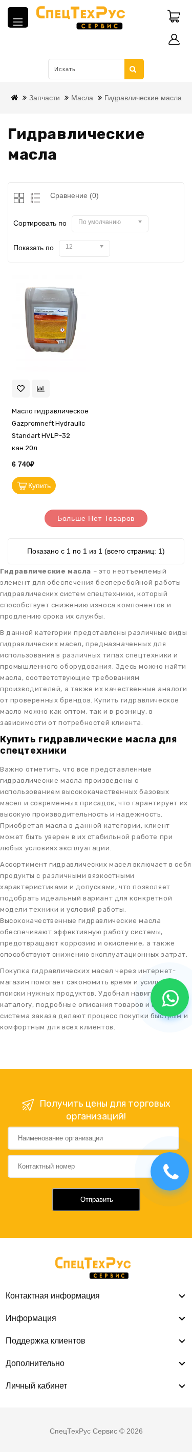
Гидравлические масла (143, 98)
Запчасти (44, 98)
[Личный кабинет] (174, 39)
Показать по (33, 248)
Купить (39, 485)
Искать (133, 69)
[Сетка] (19, 198)
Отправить (96, 1199)
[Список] (33, 198)
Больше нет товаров (96, 518)
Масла (82, 98)
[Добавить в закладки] (21, 389)
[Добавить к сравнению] (41, 389)
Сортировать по (40, 223)
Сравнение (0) (74, 195)
